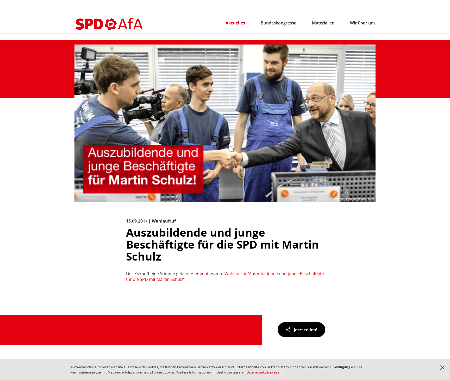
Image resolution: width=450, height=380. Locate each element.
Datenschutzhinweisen (264, 372)
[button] (442, 367)
